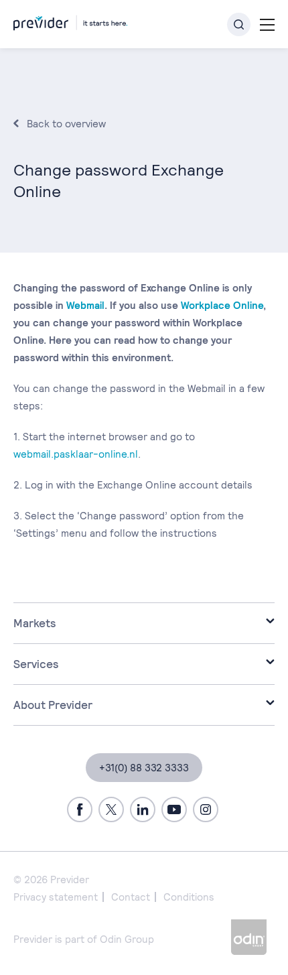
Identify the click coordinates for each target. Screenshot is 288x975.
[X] (111, 809)
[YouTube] (174, 809)
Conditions (188, 897)
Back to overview (66, 123)
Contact (130, 897)
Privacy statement (55, 897)
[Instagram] (205, 809)
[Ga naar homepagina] (70, 20)
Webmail (85, 305)
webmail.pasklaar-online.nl (75, 454)
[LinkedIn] (142, 809)
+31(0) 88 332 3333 (144, 767)
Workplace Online (222, 305)
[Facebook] (79, 809)
